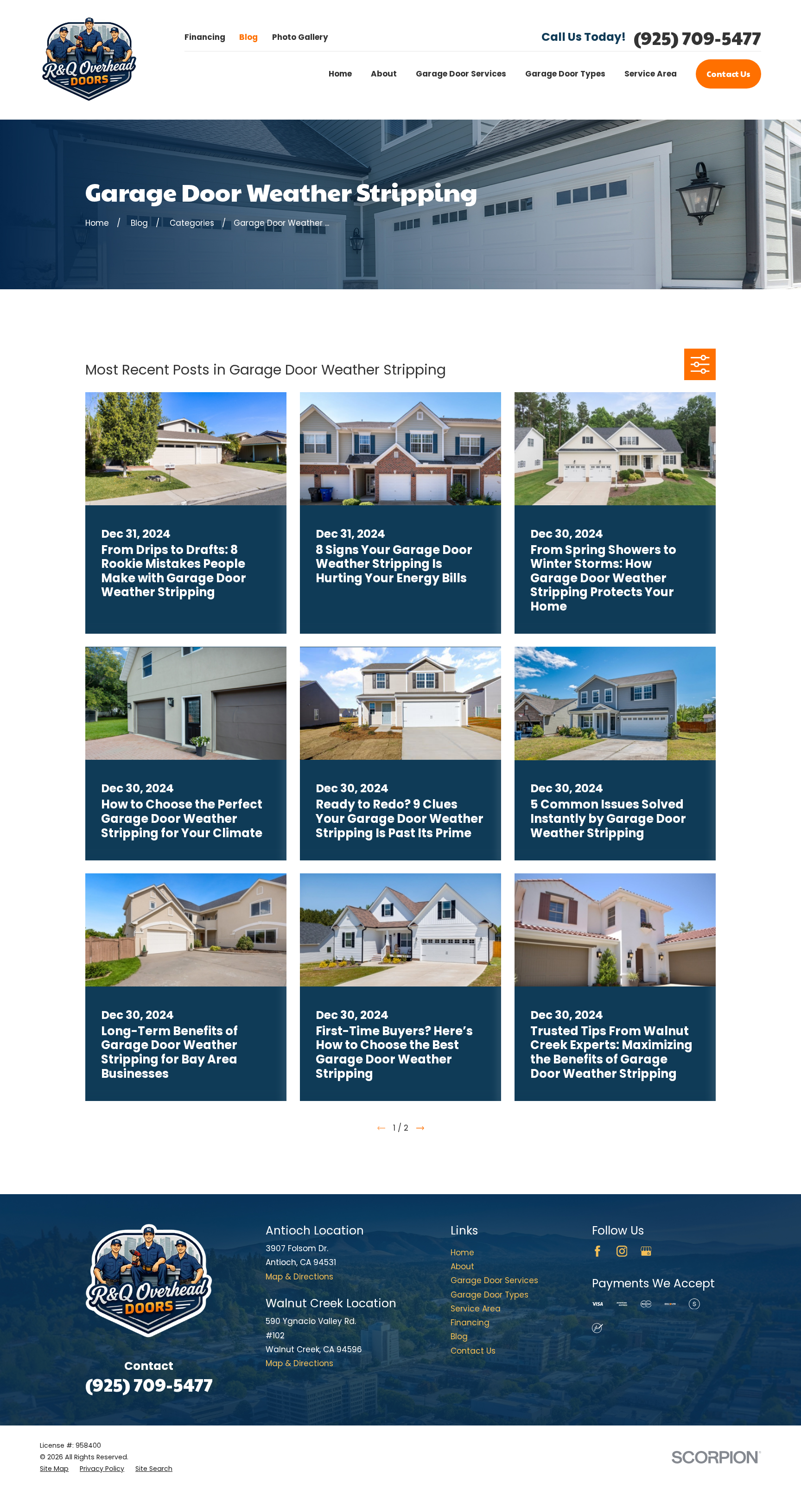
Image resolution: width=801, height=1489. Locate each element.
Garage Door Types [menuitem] (565, 73)
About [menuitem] (384, 73)
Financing (204, 37)
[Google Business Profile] (646, 1251)
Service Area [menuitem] (650, 73)
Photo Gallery (300, 37)
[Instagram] (622, 1251)
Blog (248, 37)
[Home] (89, 60)
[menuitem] (54, 1469)
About (462, 1266)
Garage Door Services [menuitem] (461, 73)
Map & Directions (299, 1276)
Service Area (476, 1308)
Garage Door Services (494, 1280)
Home (462, 1252)
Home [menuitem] (340, 73)
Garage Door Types (489, 1294)
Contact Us (728, 73)
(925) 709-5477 (697, 37)
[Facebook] (597, 1251)
